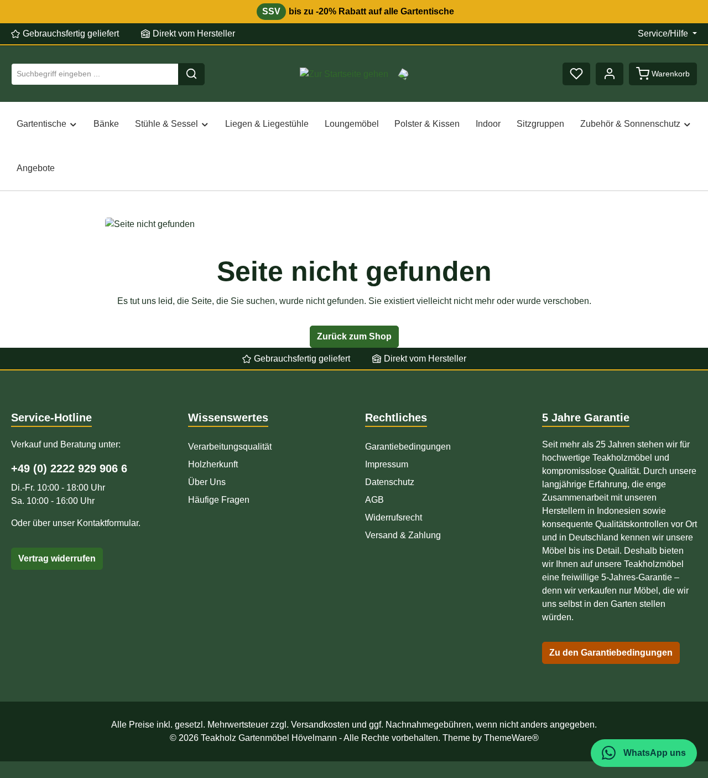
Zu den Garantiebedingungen (611, 652)
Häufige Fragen (218, 499)
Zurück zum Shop (354, 336)
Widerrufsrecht (393, 517)
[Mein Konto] (609, 74)
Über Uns (207, 482)
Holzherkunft (213, 464)
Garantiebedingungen (408, 446)
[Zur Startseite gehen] (344, 74)
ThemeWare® (511, 738)
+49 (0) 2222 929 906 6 (69, 468)
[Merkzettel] (576, 74)
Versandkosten (320, 724)
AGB (374, 499)
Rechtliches (396, 417)
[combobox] (95, 74)
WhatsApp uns (653, 753)
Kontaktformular (107, 523)
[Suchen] (191, 74)
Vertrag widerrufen (57, 558)
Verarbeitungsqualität (230, 446)
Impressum (386, 464)
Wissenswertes (228, 417)
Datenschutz (389, 482)
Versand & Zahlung (403, 535)
